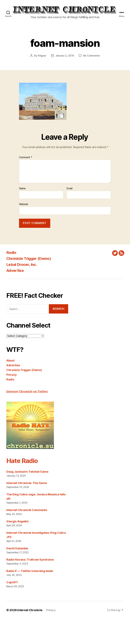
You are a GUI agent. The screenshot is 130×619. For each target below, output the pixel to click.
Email (69, 188)
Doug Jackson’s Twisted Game (27, 471)
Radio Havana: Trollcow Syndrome (30, 559)
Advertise (15, 270)
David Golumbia (17, 548)
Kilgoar (42, 55)
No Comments (91, 55)
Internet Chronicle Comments (26, 510)
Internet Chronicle (29, 610)
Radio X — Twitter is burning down (29, 571)
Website (23, 204)
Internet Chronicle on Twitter (27, 391)
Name (22, 188)
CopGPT (12, 582)
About (10, 360)
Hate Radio (22, 461)
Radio (11, 252)
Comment (25, 157)
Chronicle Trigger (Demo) (28, 258)
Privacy (11, 374)
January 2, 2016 (64, 55)
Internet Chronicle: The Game (26, 483)
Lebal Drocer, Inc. (21, 264)
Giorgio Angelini (17, 521)
